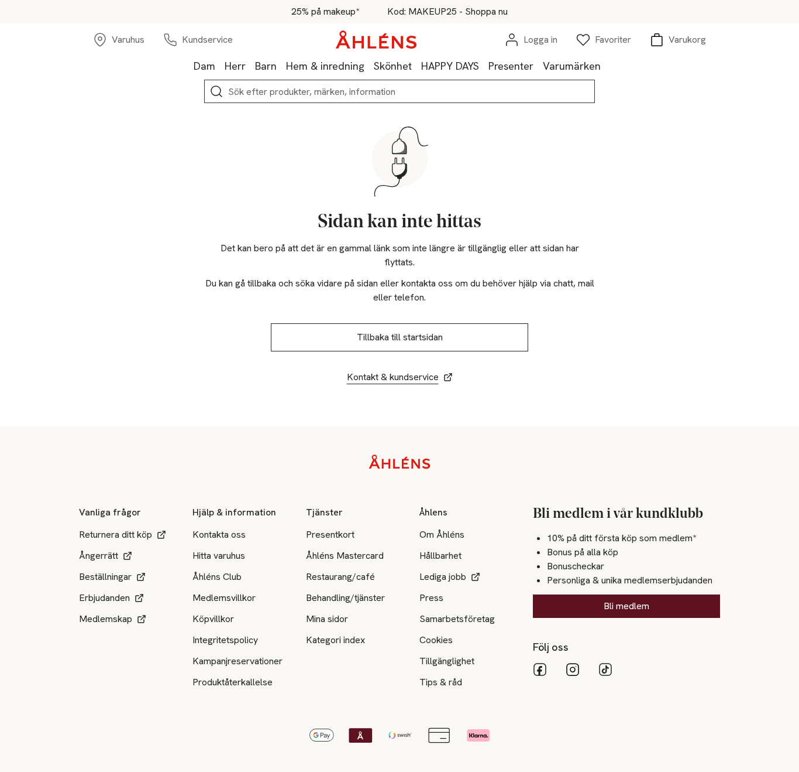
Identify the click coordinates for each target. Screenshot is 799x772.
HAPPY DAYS (450, 66)
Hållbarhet (440, 555)
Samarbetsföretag (457, 619)
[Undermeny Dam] (220, 66)
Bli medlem (626, 606)
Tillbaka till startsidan (400, 337)
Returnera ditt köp (115, 534)
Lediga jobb (442, 577)
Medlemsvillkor (224, 598)
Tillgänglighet (446, 661)
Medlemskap (105, 619)
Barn (266, 66)
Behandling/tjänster (345, 598)
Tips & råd (440, 682)
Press (431, 598)
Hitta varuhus (218, 555)
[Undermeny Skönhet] (416, 66)
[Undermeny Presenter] (538, 66)
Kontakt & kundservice (393, 377)
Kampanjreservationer (237, 661)
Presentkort (330, 534)
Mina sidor (327, 619)
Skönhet (393, 66)
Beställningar (105, 577)
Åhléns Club (217, 577)
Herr (235, 66)
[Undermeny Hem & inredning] (369, 66)
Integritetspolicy (225, 640)
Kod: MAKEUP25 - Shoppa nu (447, 12)
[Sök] (216, 91)
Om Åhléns (441, 534)
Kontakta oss (219, 534)
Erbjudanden (104, 598)
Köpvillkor (213, 619)
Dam (204, 66)
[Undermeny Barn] (281, 66)
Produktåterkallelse (232, 682)
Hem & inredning (325, 66)
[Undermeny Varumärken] (605, 66)
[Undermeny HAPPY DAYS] (483, 66)
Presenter (510, 66)
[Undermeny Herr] (250, 66)
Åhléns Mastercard (345, 555)
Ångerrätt (98, 555)
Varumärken (572, 66)
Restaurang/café (340, 577)
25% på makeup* (325, 12)
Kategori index (335, 640)
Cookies (436, 640)
